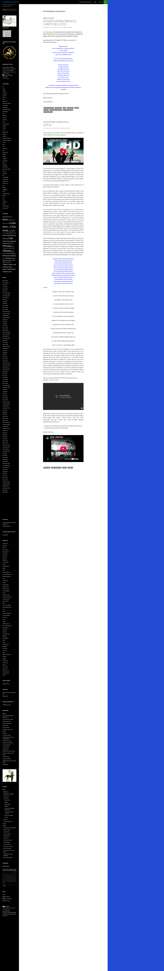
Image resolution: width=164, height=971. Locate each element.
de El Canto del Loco (60, 22)
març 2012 (5, 457)
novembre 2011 (6, 465)
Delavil (4, 568)
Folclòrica (5, 119)
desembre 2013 (6, 422)
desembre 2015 (6, 385)
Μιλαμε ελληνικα (6, 526)
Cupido (70, 467)
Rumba (4, 195)
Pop (49, 18)
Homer (5, 235)
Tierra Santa (8, 260)
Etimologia (5, 111)
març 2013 (5, 438)
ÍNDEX (95, 2)
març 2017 (5, 356)
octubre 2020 (6, 297)
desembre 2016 (6, 362)
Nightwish (5, 646)
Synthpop (5, 202)
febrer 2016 (5, 381)
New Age (5, 173)
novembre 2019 (6, 313)
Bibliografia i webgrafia (8, 793)
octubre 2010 (6, 486)
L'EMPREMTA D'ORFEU (11, 2)
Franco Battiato (6, 590)
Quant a (4, 823)
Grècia (10, 233)
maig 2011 (5, 471)
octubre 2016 (6, 367)
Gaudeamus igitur (7, 735)
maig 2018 (5, 340)
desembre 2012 (6, 445)
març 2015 (5, 395)
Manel (4, 621)
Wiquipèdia (5, 696)
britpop (4, 91)
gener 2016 (5, 383)
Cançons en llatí (6, 223)
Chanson (5, 95)
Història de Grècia (7, 138)
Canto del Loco (49, 107)
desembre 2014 (6, 401)
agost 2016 (5, 371)
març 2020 (5, 305)
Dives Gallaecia (6, 727)
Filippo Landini (6, 588)
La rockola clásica (6, 744)
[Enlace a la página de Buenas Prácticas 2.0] (9, 75)
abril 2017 (5, 354)
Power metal (5, 179)
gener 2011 (5, 479)
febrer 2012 (5, 459)
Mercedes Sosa (6, 634)
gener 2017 (5, 360)
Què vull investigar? (8, 815)
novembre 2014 (6, 404)
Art (3, 87)
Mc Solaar (5, 629)
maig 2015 (5, 391)
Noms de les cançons (8, 846)
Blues (4, 89)
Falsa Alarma (5, 586)
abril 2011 (5, 473)
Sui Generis (5, 660)
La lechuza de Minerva (8, 742)
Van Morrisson (6, 671)
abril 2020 (5, 303)
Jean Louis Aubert (7, 605)
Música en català (6, 169)
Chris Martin (5, 562)
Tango (4, 204)
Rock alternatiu (6, 193)
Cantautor (46, 122)
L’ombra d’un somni (7, 740)
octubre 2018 (6, 336)
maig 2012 (5, 455)
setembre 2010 (6, 488)
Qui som (6, 817)
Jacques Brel (5, 601)
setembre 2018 (6, 338)
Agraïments (6, 791)
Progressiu (5, 181)
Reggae (4, 187)
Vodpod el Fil (5, 764)
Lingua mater (6, 749)
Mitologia (5, 165)
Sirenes (8, 258)
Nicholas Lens (6, 644)
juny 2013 (5, 432)
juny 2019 (5, 321)
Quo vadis (5, 650)
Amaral (4, 547)
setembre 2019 (6, 317)
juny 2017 (5, 350)
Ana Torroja (5, 549)
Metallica (5, 636)
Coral (4, 99)
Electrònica (5, 105)
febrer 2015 (5, 397)
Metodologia (7, 804)
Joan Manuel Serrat (7, 607)
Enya (4, 578)
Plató (12, 253)
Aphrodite (5, 554)
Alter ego (5, 545)
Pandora (4, 253)
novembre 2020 (6, 295)
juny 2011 (5, 469)
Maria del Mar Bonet (7, 625)
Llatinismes (5, 152)
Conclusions (6, 796)
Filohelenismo (6, 683)
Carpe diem (58, 107)
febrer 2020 (5, 307)
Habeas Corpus (6, 595)
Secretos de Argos (7, 758)
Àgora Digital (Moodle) (85, 2)
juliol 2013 (5, 430)
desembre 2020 (6, 293)
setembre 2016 (6, 369)
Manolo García (6, 623)
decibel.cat (5, 725)
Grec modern (6, 233)
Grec (4, 130)
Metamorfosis (10, 243)
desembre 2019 (6, 311)
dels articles (6, 896)
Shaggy (4, 658)
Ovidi (12, 251)
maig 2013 (5, 434)
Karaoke (5, 819)
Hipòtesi (6, 802)
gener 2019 (5, 330)
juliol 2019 (5, 319)
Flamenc (5, 117)
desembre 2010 (6, 482)
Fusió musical (6, 123)
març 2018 (5, 342)
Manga (4, 156)
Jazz (4, 146)
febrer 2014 (5, 418)
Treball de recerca (7, 704)
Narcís (13, 246)
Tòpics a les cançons (56, 109)
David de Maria (6, 566)
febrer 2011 (5, 477)
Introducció (6, 798)
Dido (4, 570)
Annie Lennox (6, 551)
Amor (5, 219)
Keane (4, 611)
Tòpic (4, 262)
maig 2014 (5, 412)
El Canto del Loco (48, 32)
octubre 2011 (6, 467)
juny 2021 (5, 291)
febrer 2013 (5, 440)
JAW (4, 603)
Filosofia (4, 115)
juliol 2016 (5, 373)
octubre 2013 (6, 426)
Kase (4, 609)
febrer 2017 (5, 358)
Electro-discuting (6, 103)
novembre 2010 (6, 484)
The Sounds (5, 662)
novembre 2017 (6, 346)
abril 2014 (5, 414)
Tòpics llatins (48, 112)
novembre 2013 (6, 424)
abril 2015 (5, 393)
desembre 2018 (6, 332)
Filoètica (4, 733)
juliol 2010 (5, 492)
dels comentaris (7, 898)
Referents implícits (7, 857)
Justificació (6, 838)
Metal (4, 163)
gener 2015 (5, 399)
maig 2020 (5, 301)
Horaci (9, 235)
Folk (4, 121)
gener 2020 (5, 309)
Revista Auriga (6, 756)
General (45, 18)
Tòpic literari (8, 262)
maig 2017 (5, 352)
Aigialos (4, 713)
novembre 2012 (6, 447)
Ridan (4, 652)
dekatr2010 (57, 128)
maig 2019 (5, 323)
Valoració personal (7, 821)
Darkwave (5, 101)
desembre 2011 (6, 463)
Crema (4, 564)
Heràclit (14, 233)
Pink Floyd (5, 648)
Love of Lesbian (6, 615)
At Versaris (5, 556)
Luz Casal (5, 617)
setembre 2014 (6, 408)
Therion (4, 664)
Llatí (3, 150)
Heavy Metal (5, 132)
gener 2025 (5, 280)
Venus (10, 271)
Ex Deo (4, 582)
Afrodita (5, 216)
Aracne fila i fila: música (8, 719)
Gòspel (4, 128)
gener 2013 (5, 443)
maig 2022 (5, 284)
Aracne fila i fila (72, 378)
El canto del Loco (6, 572)
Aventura (47, 467)
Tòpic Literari (5, 208)
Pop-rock (70, 107)
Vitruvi (4, 675)
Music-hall (5, 167)
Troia (13, 260)
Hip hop (4, 134)
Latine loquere (6, 747)
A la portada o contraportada (9, 827)
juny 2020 (5, 299)
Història (4, 136)
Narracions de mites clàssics (8, 248)
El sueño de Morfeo (7, 574)
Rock (52, 18)
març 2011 (5, 475)
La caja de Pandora (7, 613)
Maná (4, 619)
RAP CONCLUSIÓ (7, 848)
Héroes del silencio (7, 597)
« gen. (4, 885)
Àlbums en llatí (6, 829)
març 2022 (5, 286)
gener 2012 (5, 461)
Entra (4, 894)
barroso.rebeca (58, 27)
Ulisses (5, 271)
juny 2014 (5, 410)
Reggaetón (5, 189)
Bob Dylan (5, 560)
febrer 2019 (5, 328)
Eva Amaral (5, 580)
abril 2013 (5, 436)
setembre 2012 (6, 451)
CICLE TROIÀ (6, 836)
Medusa (5, 243)
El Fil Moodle (5, 67)
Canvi (14, 219)
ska (3, 197)
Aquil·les (10, 220)
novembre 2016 (6, 365)
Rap (3, 185)
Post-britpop (5, 177)
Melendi (4, 632)
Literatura (59, 122)
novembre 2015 (6, 387)
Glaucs (4, 593)
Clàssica (4, 97)
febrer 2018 (5, 344)
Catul (47, 125)
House (4, 142)
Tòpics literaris (68, 109)
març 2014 (5, 416)
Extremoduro (6, 584)
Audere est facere (7, 721)
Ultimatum (5, 668)
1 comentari (68, 27)
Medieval (5, 158)
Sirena (4, 258)
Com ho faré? (7, 800)
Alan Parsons (6, 543)
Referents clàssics (9, 256)
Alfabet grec (9, 216)
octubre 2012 (6, 449)
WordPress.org (6, 900)
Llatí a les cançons (9, 241)
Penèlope (8, 253)
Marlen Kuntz (6, 627)
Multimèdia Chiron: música (9, 751)
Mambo (4, 154)
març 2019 (5, 325)
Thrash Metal (6, 206)
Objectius (6, 806)
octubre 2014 (6, 406)
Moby (4, 640)
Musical (4, 171)
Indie (4, 144)
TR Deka (100, 2)
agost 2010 (5, 490)
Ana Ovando (6, 831)
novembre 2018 (6, 334)
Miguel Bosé (5, 638)
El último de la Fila (7, 576)
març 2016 (5, 379)
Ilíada (14, 235)
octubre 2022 (6, 282)
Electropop (5, 107)
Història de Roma (6, 140)
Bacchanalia (5, 535)
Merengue (5, 160)
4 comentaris (66, 128)
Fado (4, 113)
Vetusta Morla (6, 673)
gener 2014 (5, 420)
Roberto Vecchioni (7, 654)
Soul (4, 199)
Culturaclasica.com (7, 723)
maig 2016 (5, 377)
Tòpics (46, 109)
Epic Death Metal (6, 109)
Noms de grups (6, 844)
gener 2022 (5, 289)
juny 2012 (5, 453)
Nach (4, 642)
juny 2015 (5, 389)
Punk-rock (5, 183)
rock (77, 107)
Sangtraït (5, 656)
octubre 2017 (6, 348)
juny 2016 (5, 375)
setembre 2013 (6, 428)
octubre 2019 (6, 315)
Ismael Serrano (6, 599)
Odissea (7, 250)
